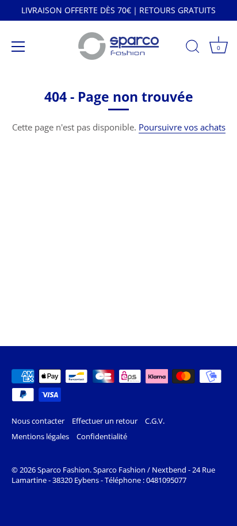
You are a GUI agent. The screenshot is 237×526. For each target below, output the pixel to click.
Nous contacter (38, 421)
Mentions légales (40, 436)
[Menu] (18, 46)
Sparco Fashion (63, 469)
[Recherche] (192, 48)
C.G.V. (155, 421)
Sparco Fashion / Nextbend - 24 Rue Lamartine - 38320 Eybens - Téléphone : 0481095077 (113, 474)
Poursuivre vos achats (182, 127)
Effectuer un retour (104, 421)
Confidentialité (102, 436)
